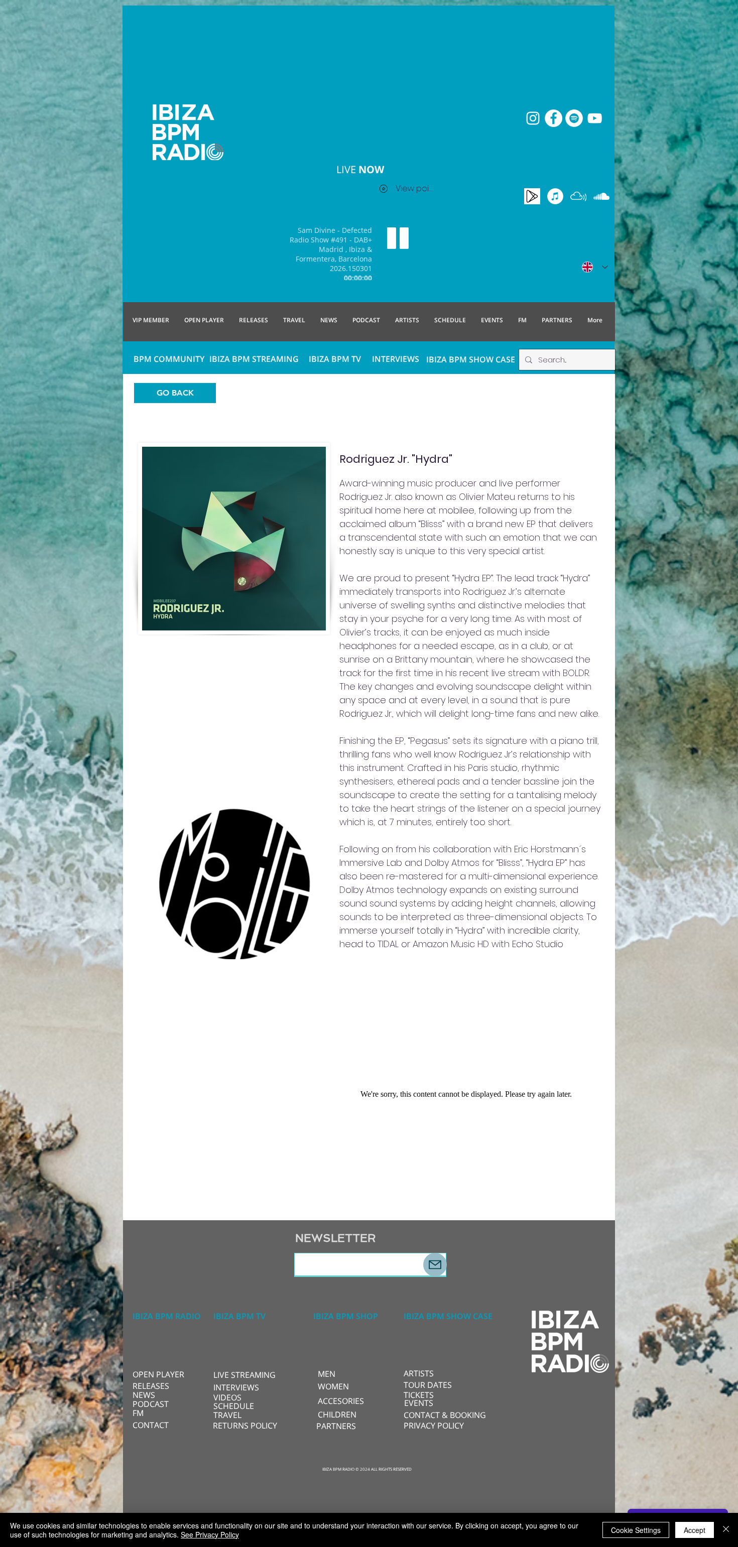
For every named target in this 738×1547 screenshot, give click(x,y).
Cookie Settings (636, 1530)
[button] (246, 1374)
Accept (694, 1530)
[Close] (726, 1530)
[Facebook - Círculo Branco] (553, 118)
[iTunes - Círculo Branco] (555, 196)
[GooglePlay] (532, 196)
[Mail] (435, 1264)
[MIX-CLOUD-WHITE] (578, 196)
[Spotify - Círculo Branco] (574, 118)
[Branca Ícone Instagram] (533, 118)
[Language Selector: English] (595, 267)
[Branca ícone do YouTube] (594, 118)
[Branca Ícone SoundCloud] (601, 196)
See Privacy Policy (210, 1534)
